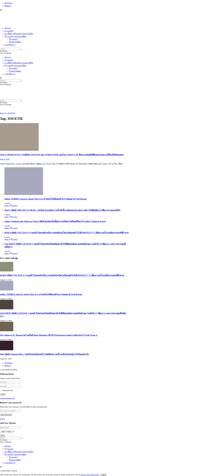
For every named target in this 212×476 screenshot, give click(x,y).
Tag (6, 113)
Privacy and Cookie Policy (90, 475)
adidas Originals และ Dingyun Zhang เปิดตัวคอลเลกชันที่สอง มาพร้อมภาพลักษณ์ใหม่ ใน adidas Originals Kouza (55, 221)
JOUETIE (11, 113)
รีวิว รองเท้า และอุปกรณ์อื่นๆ (15, 36)
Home (2, 113)
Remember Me (8, 390)
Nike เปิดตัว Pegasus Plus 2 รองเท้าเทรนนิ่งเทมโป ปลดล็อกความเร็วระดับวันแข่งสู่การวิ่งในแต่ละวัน (44, 354)
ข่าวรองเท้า (8, 31)
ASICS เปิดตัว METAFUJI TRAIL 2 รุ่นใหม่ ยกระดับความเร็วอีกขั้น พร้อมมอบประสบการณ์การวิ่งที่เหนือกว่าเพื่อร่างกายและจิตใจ (62, 210)
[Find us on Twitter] (1, 10)
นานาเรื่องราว (9, 45)
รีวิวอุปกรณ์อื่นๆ (15, 42)
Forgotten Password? (7, 398)
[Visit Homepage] (6, 24)
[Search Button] (22, 49)
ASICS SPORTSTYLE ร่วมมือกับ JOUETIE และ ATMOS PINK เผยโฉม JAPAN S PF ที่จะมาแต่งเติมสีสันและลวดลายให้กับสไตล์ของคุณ (62, 155)
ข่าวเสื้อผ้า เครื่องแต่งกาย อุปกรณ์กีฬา (18, 34)
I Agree (103, 475)
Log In (2, 419)
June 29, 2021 (5, 159)
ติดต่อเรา (7, 6)
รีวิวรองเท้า (13, 39)
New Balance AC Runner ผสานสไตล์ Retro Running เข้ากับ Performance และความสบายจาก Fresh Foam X (48, 335)
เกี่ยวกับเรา (8, 3)
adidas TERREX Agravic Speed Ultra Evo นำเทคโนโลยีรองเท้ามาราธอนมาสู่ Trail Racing (45, 199)
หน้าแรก (7, 28)
